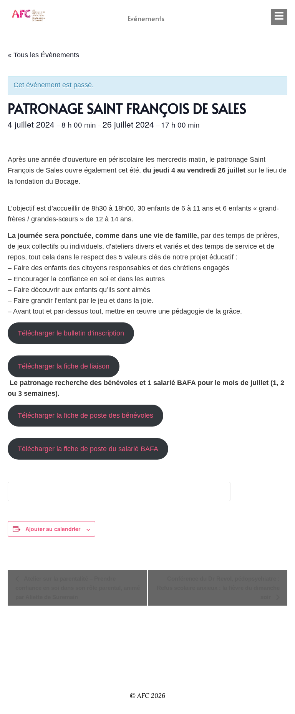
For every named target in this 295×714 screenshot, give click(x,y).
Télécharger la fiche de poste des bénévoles (85, 415)
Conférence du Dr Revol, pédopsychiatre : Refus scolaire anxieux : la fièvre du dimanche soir (218, 587)
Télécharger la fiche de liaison (63, 366)
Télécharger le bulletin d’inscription (71, 333)
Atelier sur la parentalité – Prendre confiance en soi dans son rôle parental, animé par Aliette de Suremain (77, 587)
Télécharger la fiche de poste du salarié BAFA (88, 449)
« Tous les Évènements (43, 55)
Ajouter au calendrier (52, 529)
